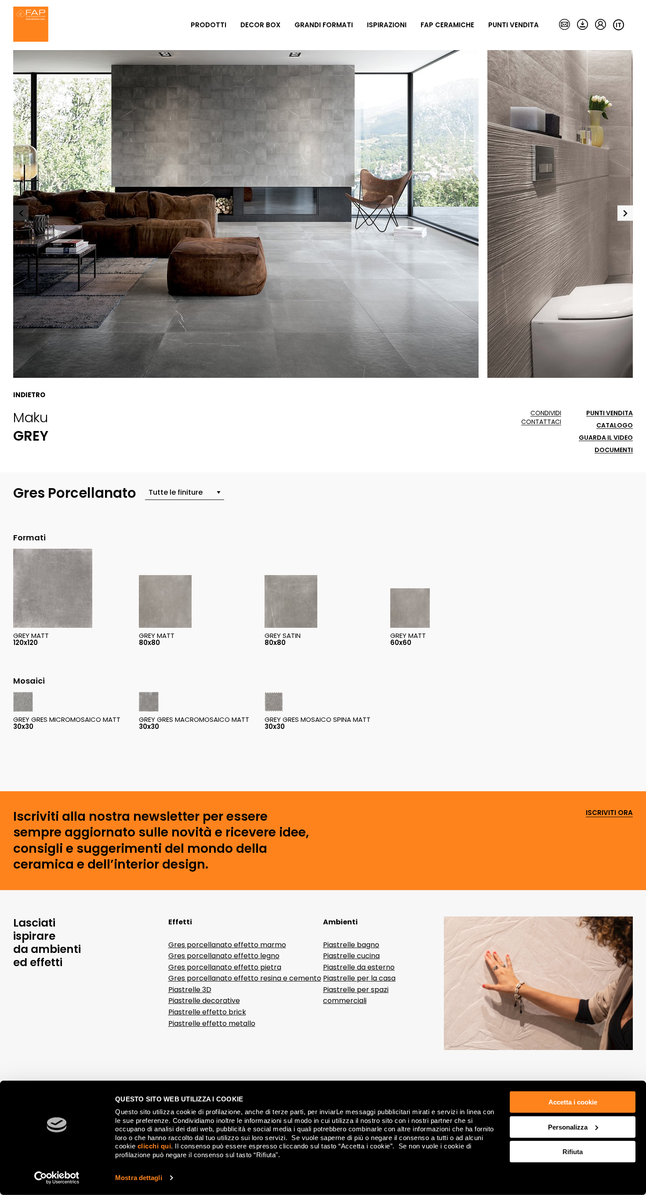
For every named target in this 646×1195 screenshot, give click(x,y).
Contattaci (541, 422)
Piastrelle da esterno (359, 967)
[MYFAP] (600, 25)
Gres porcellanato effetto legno (223, 956)
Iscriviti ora (609, 813)
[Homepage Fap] (30, 25)
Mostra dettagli (138, 1177)
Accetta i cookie (572, 1102)
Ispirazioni (386, 24)
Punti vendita (513, 24)
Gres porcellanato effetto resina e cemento (244, 978)
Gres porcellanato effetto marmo (227, 945)
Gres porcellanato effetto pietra (224, 967)
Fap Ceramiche (447, 24)
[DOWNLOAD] (582, 25)
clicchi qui (154, 1146)
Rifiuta (573, 1151)
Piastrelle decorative (204, 1001)
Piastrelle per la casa (359, 978)
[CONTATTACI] (564, 25)
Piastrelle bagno (351, 945)
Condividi (545, 413)
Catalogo (614, 425)
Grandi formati (323, 24)
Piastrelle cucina (351, 956)
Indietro (29, 395)
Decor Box (260, 24)
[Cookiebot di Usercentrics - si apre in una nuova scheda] (56, 1177)
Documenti (614, 450)
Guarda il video (606, 438)
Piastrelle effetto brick (207, 1012)
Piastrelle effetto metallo (211, 1023)
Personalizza (568, 1126)
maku (30, 417)
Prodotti (208, 24)
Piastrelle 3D (189, 990)
